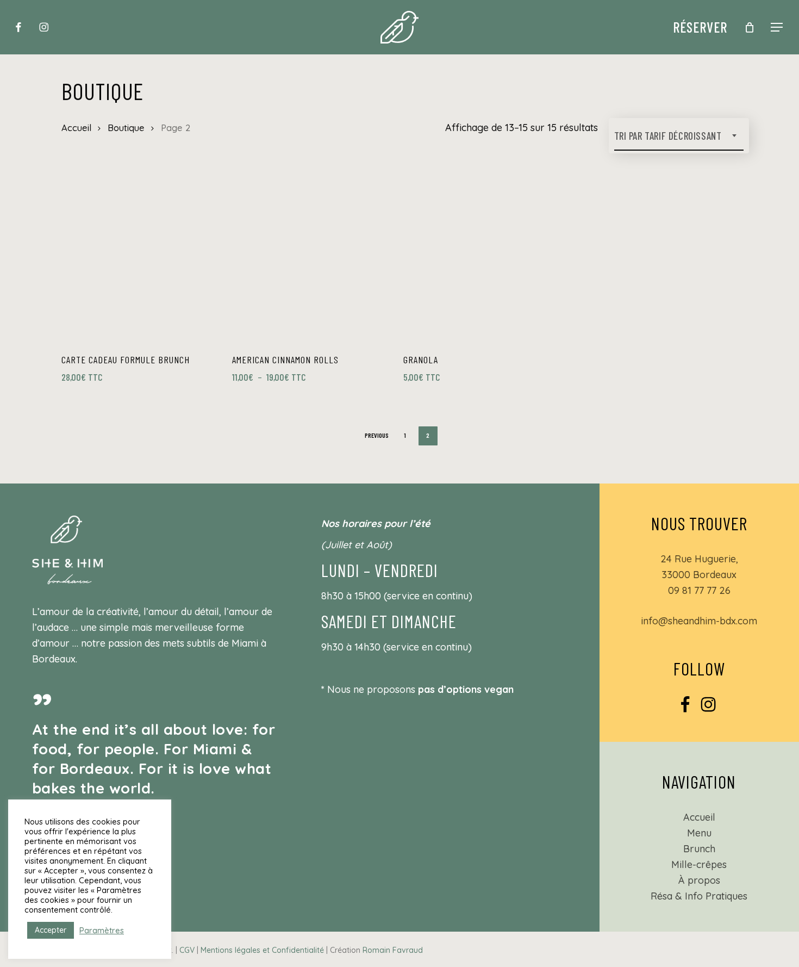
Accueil (76, 127)
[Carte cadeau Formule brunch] (141, 262)
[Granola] (483, 262)
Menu (699, 833)
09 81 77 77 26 (699, 590)
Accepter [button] (50, 930)
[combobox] (679, 135)
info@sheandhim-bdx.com (699, 621)
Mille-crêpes (699, 864)
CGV (187, 950)
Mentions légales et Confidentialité (262, 950)
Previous (377, 435)
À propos (699, 880)
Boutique (126, 127)
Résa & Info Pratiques (699, 896)
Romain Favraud (393, 950)
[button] (777, 27)
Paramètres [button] (101, 930)
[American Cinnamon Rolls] (312, 262)
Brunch (699, 848)
